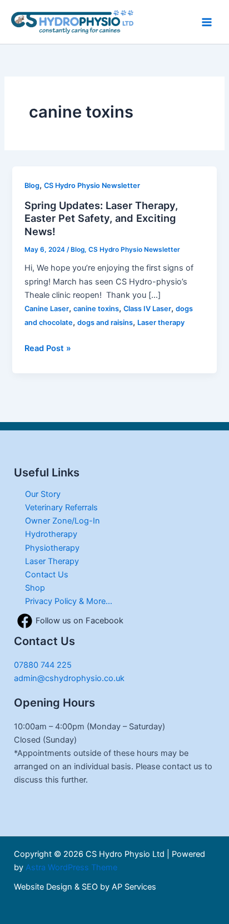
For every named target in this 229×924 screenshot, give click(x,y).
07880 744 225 (43, 665)
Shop (35, 588)
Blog (31, 185)
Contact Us (46, 575)
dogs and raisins (105, 322)
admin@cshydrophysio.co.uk (69, 678)
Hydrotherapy (51, 534)
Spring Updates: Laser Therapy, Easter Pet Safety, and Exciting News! (101, 218)
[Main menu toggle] (207, 22)
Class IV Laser (147, 308)
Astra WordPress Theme (71, 867)
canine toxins (96, 308)
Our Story (43, 494)
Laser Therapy (52, 561)
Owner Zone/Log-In (62, 521)
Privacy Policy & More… (68, 601)
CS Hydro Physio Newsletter (92, 185)
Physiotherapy (52, 548)
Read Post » (47, 347)
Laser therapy (161, 322)
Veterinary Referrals (61, 507)
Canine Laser (46, 308)
